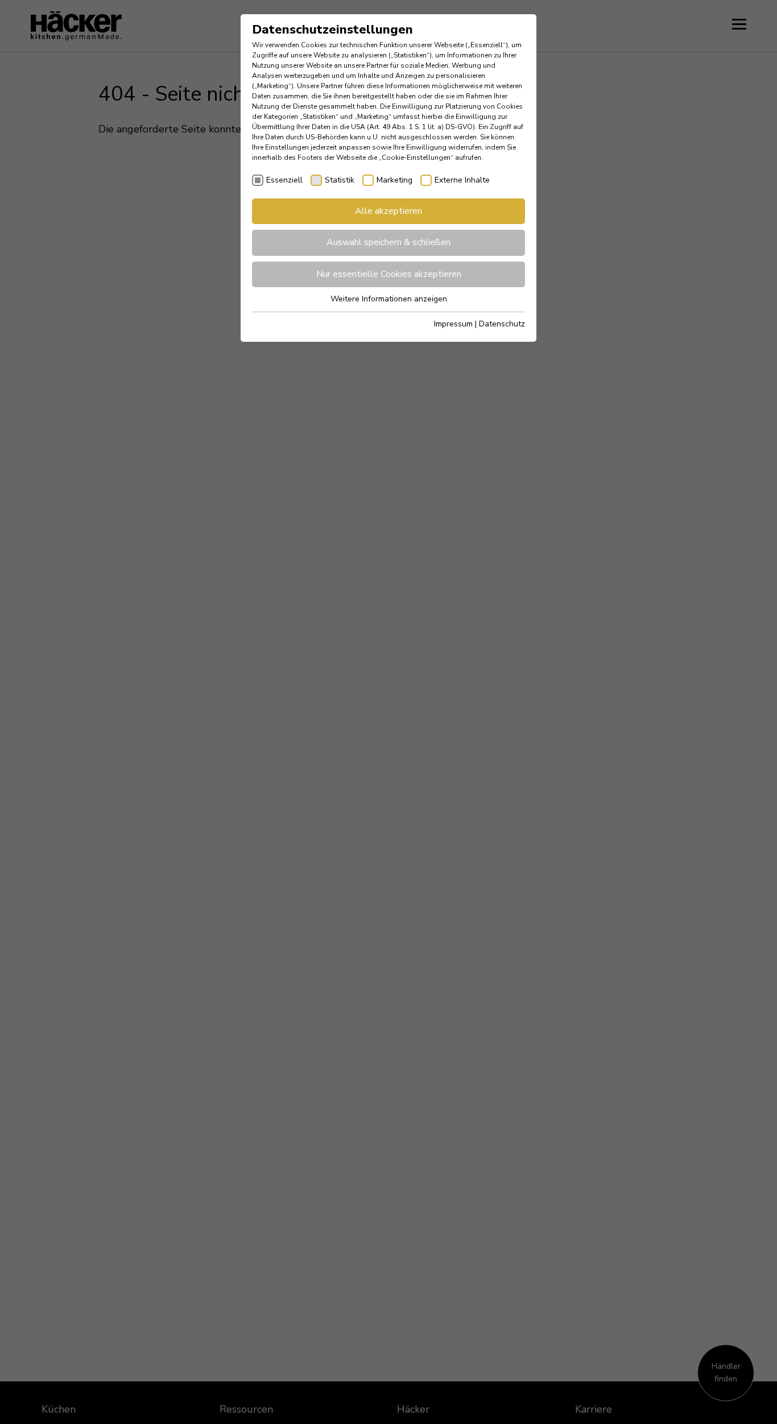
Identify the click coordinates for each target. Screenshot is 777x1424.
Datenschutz (502, 323)
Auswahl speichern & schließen (388, 242)
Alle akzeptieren (388, 211)
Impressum (453, 323)
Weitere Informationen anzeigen (388, 298)
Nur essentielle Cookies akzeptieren (388, 274)
